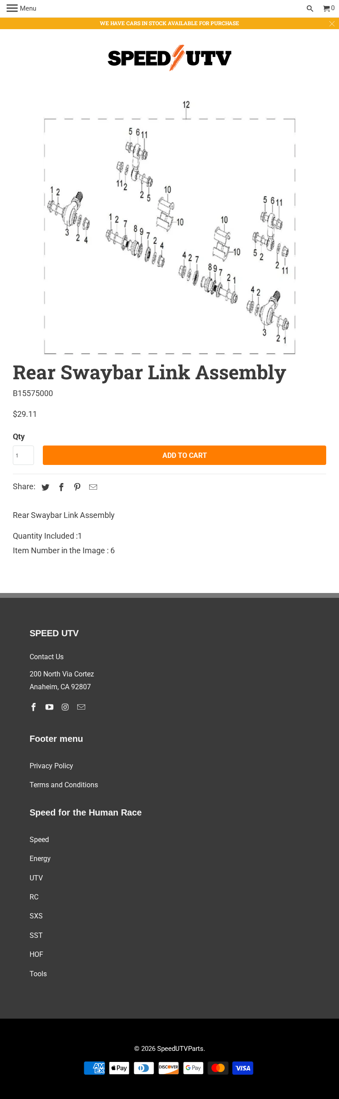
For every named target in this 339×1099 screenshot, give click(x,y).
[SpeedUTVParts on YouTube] (50, 707)
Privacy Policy (51, 766)
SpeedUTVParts (180, 1049)
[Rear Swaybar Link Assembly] (169, 223)
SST (36, 935)
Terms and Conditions (64, 785)
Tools (38, 974)
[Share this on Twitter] (44, 487)
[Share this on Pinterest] (76, 487)
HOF (36, 954)
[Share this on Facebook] (60, 487)
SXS (36, 916)
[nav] (21, 9)
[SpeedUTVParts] (169, 60)
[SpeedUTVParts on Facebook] (34, 707)
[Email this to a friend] (92, 487)
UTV (36, 878)
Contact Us (47, 657)
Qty (19, 436)
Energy (40, 858)
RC (34, 897)
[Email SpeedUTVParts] (82, 707)
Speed (39, 839)
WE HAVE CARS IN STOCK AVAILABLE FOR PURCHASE (169, 22)
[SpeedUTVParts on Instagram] (66, 707)
